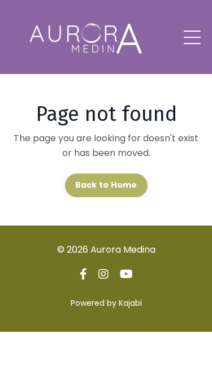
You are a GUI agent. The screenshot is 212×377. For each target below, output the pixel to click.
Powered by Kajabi (106, 303)
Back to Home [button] (106, 184)
